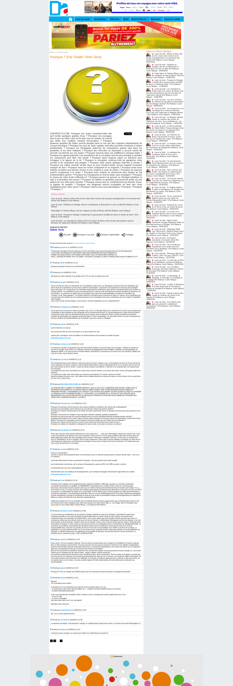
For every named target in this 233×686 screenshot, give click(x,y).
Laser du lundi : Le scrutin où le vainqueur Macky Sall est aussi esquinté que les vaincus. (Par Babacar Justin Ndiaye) (165, 214)
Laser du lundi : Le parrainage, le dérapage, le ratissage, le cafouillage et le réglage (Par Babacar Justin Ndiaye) (164, 278)
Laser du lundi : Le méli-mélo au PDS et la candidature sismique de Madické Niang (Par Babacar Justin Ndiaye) (165, 262)
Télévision (114, 19)
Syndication (117, 656)
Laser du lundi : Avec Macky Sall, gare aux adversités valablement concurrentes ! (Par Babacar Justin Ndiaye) (163, 304)
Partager (129, 235)
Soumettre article (172, 19)
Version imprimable (109, 235)
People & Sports (138, 19)
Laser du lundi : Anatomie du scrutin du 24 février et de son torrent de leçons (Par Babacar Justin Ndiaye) (164, 207)
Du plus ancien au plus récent (84, 243)
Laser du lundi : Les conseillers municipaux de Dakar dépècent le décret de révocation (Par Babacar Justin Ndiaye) (164, 269)
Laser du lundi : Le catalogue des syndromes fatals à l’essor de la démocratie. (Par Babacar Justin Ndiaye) (163, 154)
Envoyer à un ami (85, 235)
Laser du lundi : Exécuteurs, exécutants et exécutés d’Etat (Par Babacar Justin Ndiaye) (162, 240)
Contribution (100, 19)
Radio (126, 19)
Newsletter (156, 19)
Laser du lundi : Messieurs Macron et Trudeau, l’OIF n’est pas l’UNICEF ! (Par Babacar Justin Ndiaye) (165, 255)
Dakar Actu (57, 229)
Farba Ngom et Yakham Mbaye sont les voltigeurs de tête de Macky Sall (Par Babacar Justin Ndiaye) (90, 211)
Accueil (51, 52)
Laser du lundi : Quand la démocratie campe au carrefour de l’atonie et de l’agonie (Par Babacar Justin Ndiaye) (164, 295)
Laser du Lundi (82, 19)
